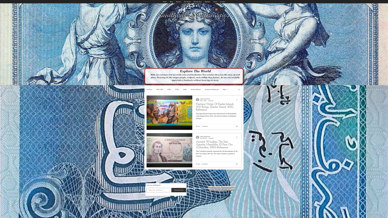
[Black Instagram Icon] (229, 195)
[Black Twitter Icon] (217, 195)
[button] (239, 90)
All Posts (149, 89)
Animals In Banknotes (212, 89)
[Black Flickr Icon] (225, 195)
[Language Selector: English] (219, 9)
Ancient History (196, 89)
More (224, 89)
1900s (169, 89)
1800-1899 (159, 89)
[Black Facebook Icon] (213, 195)
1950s (177, 89)
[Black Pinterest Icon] (221, 195)
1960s (185, 89)
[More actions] (237, 100)
